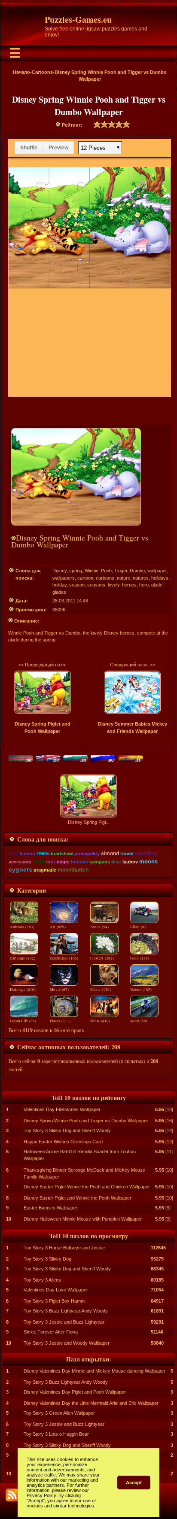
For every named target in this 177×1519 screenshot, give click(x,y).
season (77, 584)
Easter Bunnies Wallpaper (50, 1207)
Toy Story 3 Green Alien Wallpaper (59, 1413)
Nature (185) (141, 989)
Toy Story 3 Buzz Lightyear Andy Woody (66, 1310)
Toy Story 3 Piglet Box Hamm (54, 1300)
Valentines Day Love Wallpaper (56, 1289)
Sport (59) (138, 1021)
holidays (159, 577)
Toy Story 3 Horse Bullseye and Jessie (64, 1247)
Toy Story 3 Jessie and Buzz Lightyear (64, 1322)
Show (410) (100, 1021)
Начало (21, 72)
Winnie (91, 570)
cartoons (105, 577)
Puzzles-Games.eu (78, 19)
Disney (59, 570)
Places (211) (60, 1021)
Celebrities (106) (64, 958)
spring (75, 570)
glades (59, 592)
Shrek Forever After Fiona (51, 1331)
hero (144, 584)
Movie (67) (59, 989)
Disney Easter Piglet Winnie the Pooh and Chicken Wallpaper (87, 1186)
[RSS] (12, 1495)
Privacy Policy (41, 1495)
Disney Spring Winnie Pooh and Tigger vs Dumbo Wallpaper (86, 1120)
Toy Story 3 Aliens (42, 1279)
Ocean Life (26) (23, 1021)
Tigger (120, 570)
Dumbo (137, 570)
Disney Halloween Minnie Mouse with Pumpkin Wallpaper (83, 1218)
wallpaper (157, 570)
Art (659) (58, 927)
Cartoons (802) (22, 958)
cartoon (85, 577)
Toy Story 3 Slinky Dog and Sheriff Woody (67, 1130)
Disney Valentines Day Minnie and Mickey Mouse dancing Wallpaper (94, 1370)
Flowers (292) (102, 958)
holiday (59, 584)
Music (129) (100, 989)
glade (156, 584)
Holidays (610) (23, 989)
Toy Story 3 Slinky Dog (47, 1258)
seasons (96, 584)
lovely (113, 584)
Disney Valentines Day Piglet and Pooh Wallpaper (75, 1391)
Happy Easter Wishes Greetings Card (63, 1141)
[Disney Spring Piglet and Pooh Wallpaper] (42, 692)
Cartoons (42, 72)
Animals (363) (22, 927)
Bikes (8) (138, 927)
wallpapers (63, 577)
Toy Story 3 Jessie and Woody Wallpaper (67, 1343)
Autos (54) (99, 927)
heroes (129, 584)
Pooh (106, 570)
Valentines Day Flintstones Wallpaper (62, 1109)
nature (123, 577)
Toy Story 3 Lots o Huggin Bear (56, 1434)
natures (141, 577)
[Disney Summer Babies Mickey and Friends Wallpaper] (132, 692)
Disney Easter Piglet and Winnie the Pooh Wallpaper (77, 1197)
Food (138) (139, 958)
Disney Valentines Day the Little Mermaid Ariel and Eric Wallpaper (91, 1403)
